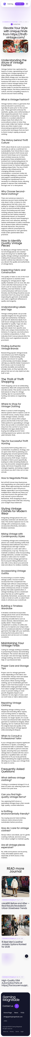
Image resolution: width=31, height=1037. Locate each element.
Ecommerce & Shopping (10, 21)
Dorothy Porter (16, 24)
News (16, 1013)
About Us (5, 1031)
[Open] (27, 3)
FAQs (22, 1013)
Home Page (8, 1013)
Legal (22, 1031)
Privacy (12, 1031)
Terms (17, 1031)
